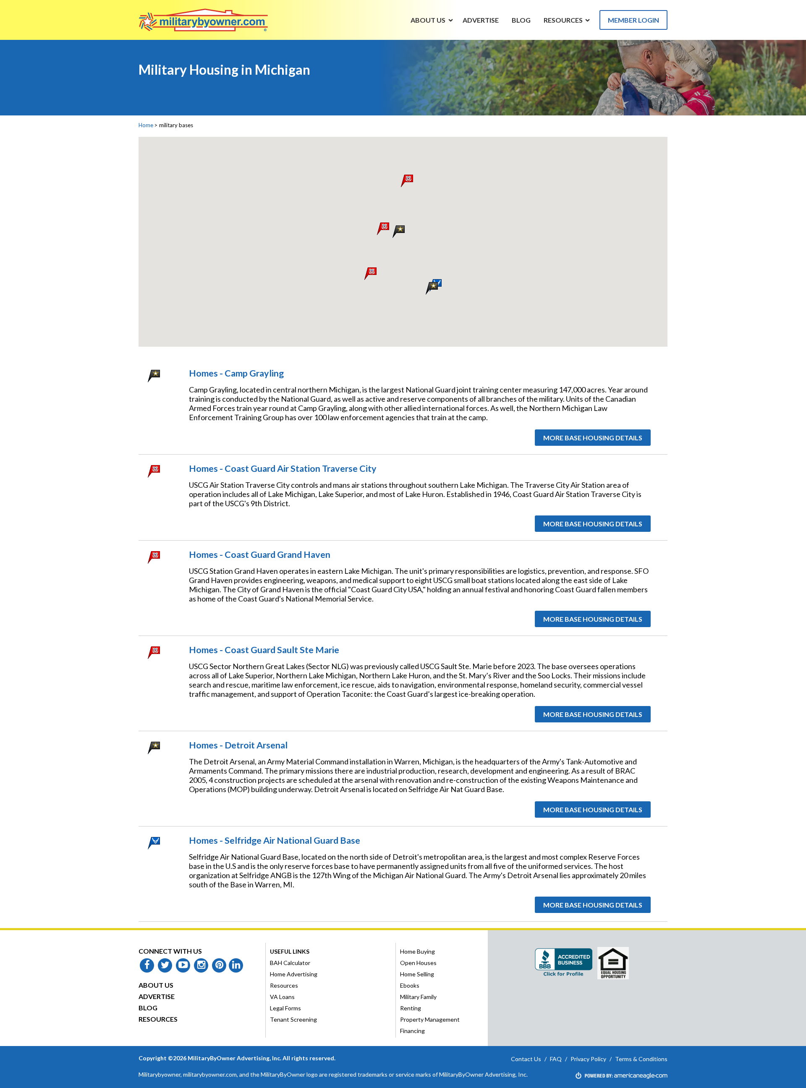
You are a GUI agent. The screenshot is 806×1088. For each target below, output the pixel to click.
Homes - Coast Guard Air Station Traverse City (283, 468)
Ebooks (409, 985)
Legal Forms (285, 1008)
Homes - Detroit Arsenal (238, 745)
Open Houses (418, 962)
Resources (158, 1019)
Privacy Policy (588, 1058)
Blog (148, 1008)
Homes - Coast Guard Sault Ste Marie (264, 649)
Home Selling (417, 974)
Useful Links (289, 951)
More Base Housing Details (592, 438)
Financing (412, 1030)
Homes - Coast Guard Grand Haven (259, 554)
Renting (410, 1008)
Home (146, 125)
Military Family (418, 996)
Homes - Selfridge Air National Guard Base (274, 840)
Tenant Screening (293, 1019)
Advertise (157, 996)
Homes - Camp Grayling (236, 373)
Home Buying (417, 951)
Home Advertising (293, 974)
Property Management (430, 1019)
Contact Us (526, 1058)
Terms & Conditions (641, 1058)
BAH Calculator (290, 962)
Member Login (633, 20)
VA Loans (282, 996)
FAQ (556, 1058)
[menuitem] (428, 19)
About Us (156, 985)
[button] (398, 231)
